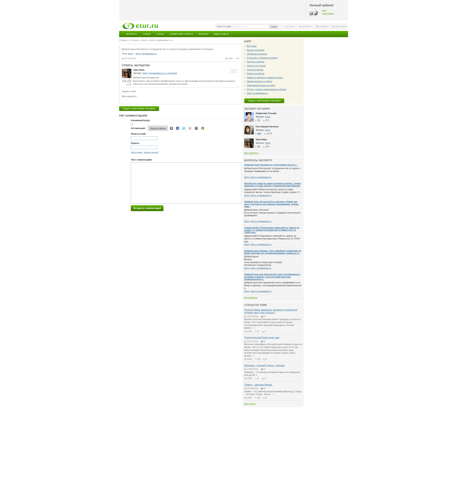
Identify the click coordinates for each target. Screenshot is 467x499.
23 (259, 359)
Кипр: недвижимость (160, 40)
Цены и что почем (256, 65)
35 (258, 146)
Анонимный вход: (140, 120)
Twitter (183, 128)
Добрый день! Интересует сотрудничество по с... (271, 165)
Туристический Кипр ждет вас (261, 337)
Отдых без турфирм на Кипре (262, 58)
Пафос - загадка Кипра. (258, 384)
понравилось (230, 72)
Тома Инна (138, 70)
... (272, 171)
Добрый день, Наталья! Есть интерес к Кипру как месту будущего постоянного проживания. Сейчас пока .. (271, 204)
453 (259, 133)
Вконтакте (171, 128)
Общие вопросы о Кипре (259, 81)
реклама (323, 26)
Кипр (144, 40)
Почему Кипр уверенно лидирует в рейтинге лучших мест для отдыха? (270, 311)
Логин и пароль (158, 128)
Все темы (252, 46)
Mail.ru (196, 128)
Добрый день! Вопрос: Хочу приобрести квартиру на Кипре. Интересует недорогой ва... (263, 260)
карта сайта (340, 26)
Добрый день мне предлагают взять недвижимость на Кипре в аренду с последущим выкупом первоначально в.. (272, 276)
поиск (274, 27)
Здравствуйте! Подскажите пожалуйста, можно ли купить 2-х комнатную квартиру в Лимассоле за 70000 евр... (272, 239)
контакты (307, 26)
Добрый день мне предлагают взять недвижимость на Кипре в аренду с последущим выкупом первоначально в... (273, 285)
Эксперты (131, 34)
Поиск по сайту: (224, 26)
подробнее (254, 328)
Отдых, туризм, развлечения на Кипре (267, 89)
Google (202, 128)
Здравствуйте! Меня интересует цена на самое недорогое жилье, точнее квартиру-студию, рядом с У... (272, 191)
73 (258, 120)
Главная (123, 40)
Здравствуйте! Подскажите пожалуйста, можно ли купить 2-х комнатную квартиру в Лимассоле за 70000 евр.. (271, 230)
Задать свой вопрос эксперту (139, 108)
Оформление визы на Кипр (261, 85)
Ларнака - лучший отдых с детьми (264, 365)
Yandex (190, 128)
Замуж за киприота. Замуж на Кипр (265, 77)
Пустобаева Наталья (267, 126)
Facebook (177, 128)
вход (324, 10)
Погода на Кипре (255, 61)
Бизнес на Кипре (255, 50)
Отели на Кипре (255, 70)
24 (259, 397)
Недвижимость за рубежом (163, 73)
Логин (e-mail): (138, 134)
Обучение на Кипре (257, 54)
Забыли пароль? (151, 152)
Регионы (203, 34)
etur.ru (291, 26)
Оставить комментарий (147, 208)
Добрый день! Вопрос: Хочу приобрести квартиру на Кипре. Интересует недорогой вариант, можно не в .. (272, 252)
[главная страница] (140, 26)
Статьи (160, 34)
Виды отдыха (221, 34)
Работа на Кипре (256, 73)
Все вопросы (251, 297)
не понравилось (236, 72)
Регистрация (136, 152)
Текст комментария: (141, 159)
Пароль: (135, 143)
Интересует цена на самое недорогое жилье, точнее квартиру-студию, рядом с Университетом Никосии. (272, 184)
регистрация (328, 13)
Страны (146, 34)
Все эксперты (251, 153)
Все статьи (250, 403)
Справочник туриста (181, 34)
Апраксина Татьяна (266, 113)
